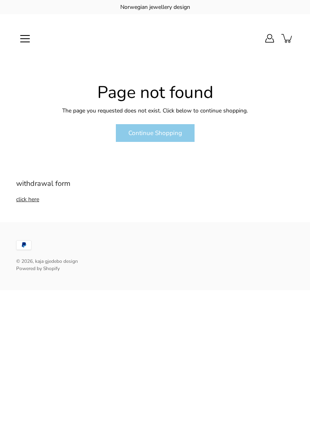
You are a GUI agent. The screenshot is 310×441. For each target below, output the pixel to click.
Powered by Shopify (38, 268)
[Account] (269, 38)
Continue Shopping (155, 133)
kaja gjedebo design (56, 261)
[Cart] (287, 38)
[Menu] (25, 38)
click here (27, 199)
